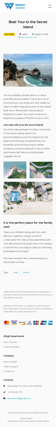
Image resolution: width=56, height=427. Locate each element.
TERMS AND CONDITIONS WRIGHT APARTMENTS (28, 421)
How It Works (10, 342)
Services (29, 37)
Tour (35, 37)
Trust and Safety (11, 347)
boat (15, 272)
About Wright (10, 362)
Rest (23, 37)
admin (25, 34)
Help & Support (11, 366)
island (26, 272)
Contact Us (8, 371)
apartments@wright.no (19, 398)
